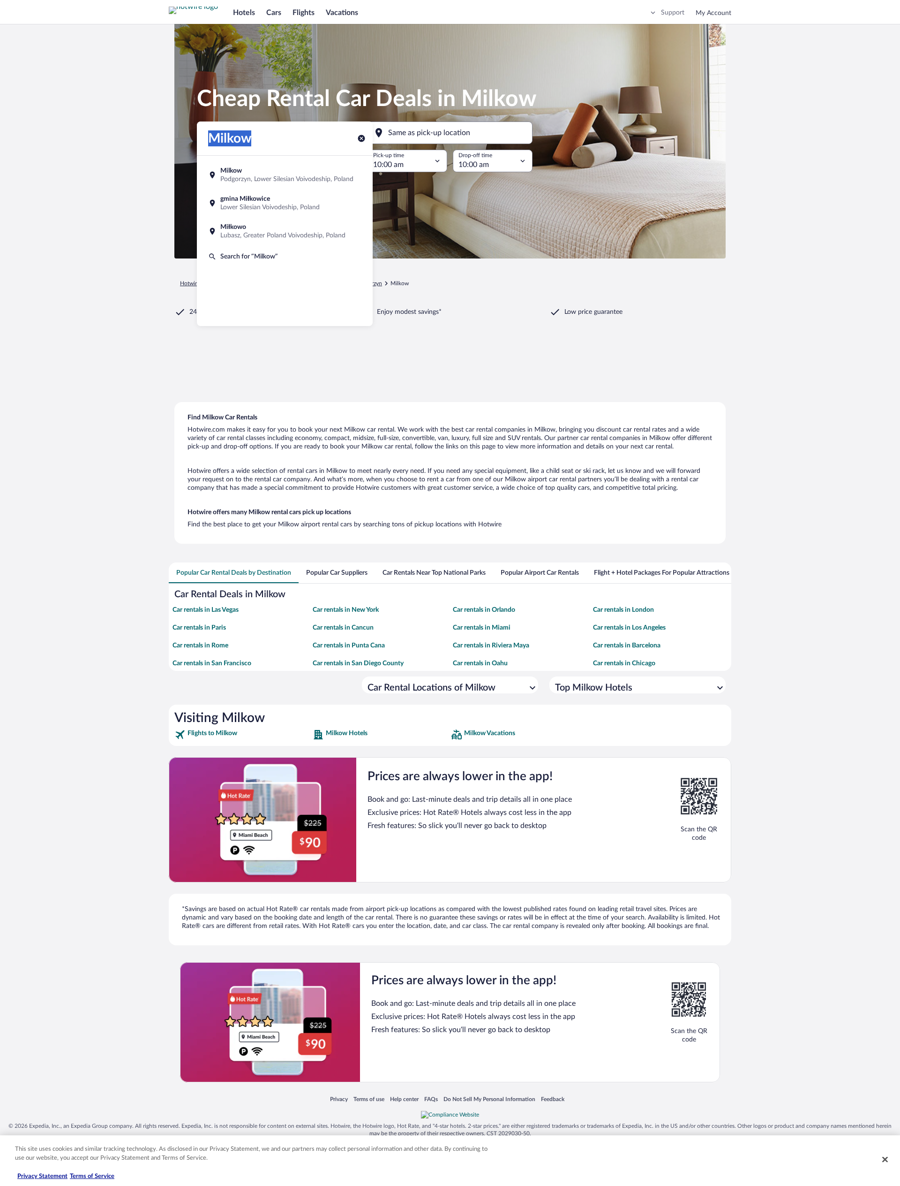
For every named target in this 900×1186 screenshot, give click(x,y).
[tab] (234, 573)
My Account (713, 13)
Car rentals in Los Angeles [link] (629, 627)
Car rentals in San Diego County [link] (358, 663)
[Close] (885, 1159)
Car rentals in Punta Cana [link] (349, 645)
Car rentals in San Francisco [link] (211, 663)
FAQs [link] (431, 1099)
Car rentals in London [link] (623, 610)
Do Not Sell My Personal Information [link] (489, 1099)
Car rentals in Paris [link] (199, 627)
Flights (303, 12)
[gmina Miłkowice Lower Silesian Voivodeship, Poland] (285, 203)
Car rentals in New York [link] (346, 610)
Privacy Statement (42, 1176)
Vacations (342, 12)
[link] (242, 734)
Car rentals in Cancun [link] (343, 627)
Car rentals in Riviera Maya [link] (491, 645)
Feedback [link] (552, 1099)
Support (672, 12)
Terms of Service (92, 1176)
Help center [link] (404, 1099)
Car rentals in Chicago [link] (624, 663)
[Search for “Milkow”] (285, 256)
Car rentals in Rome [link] (200, 645)
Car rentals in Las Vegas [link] (205, 610)
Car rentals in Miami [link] (481, 627)
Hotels (244, 12)
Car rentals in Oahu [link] (480, 663)
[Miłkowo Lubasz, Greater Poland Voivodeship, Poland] (285, 231)
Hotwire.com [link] (196, 283)
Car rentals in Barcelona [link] (626, 645)
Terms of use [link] (368, 1099)
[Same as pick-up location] (450, 133)
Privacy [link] (339, 1099)
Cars (273, 12)
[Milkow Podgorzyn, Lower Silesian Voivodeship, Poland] (285, 175)
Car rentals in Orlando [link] (484, 610)
